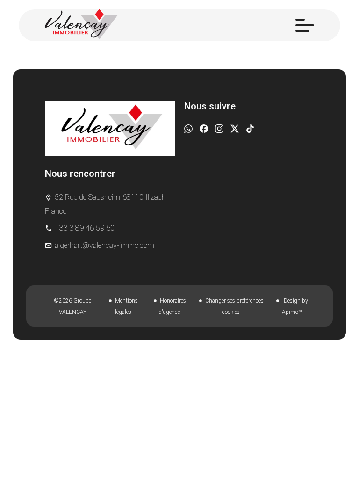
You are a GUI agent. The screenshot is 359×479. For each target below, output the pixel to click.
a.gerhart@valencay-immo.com (104, 245)
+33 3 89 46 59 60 (85, 228)
